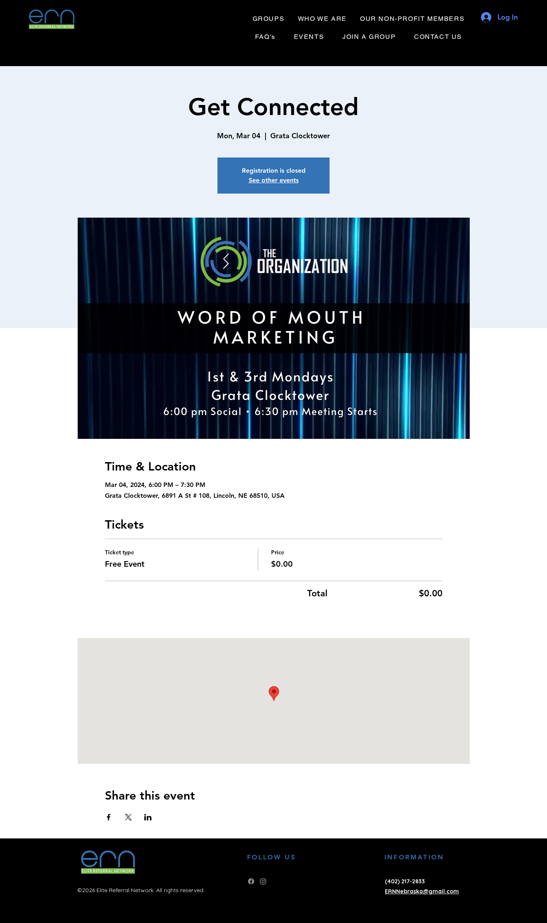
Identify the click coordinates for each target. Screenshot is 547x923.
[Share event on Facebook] (109, 817)
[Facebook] (251, 881)
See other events (274, 180)
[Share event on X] (128, 817)
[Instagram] (263, 881)
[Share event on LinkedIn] (148, 817)
